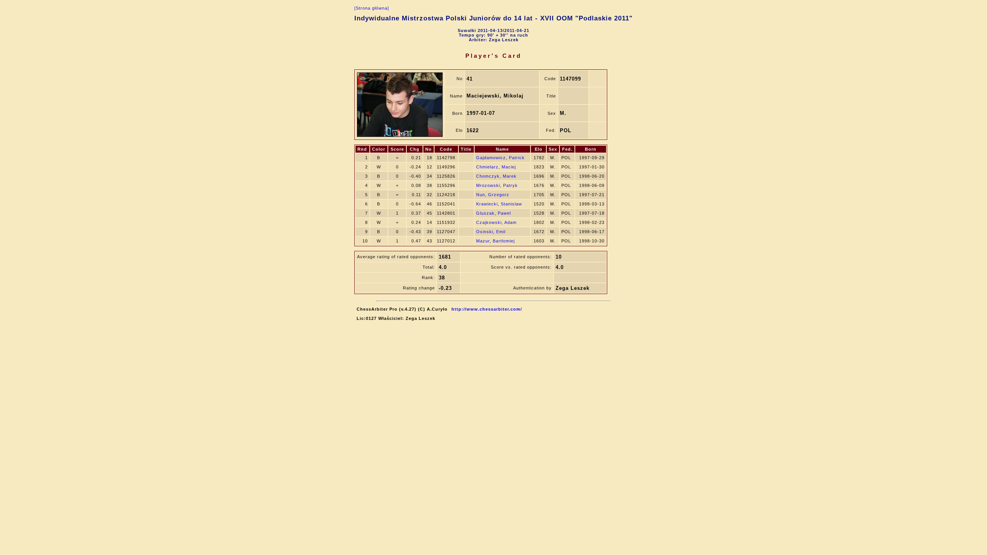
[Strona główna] (371, 8)
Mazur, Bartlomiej (495, 241)
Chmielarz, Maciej (496, 167)
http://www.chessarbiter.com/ (486, 309)
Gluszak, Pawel (493, 213)
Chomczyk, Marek (496, 176)
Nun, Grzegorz (492, 194)
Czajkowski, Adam (496, 222)
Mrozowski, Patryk (497, 185)
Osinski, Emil (490, 231)
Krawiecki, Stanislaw (499, 204)
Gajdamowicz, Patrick (500, 157)
